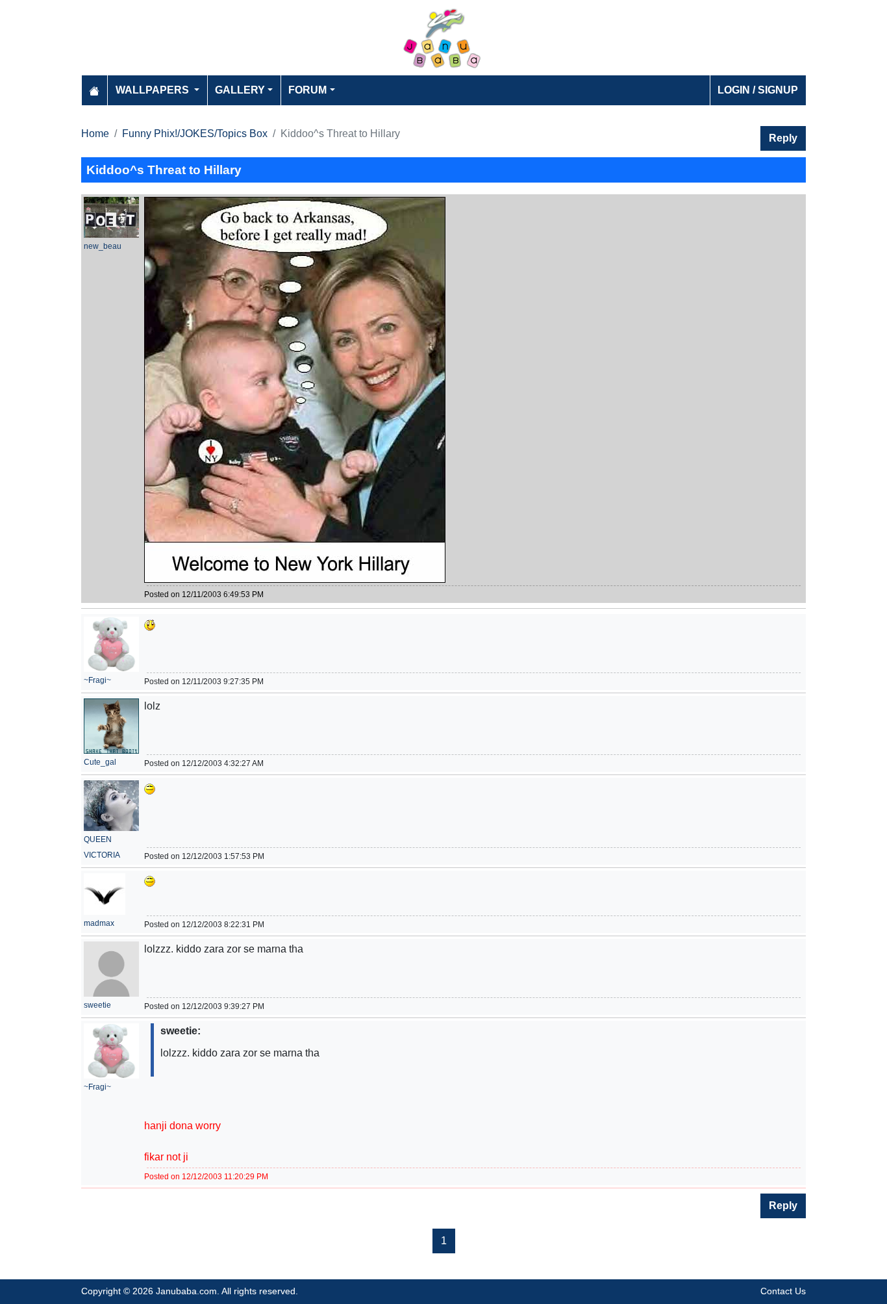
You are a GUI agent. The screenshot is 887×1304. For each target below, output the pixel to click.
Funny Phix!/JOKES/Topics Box (195, 133)
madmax (99, 923)
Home (95, 133)
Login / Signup (758, 90)
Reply (783, 138)
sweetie (97, 1005)
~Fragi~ (97, 680)
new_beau (102, 246)
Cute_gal (100, 762)
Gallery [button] (240, 90)
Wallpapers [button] (154, 90)
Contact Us (783, 1291)
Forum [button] (307, 90)
